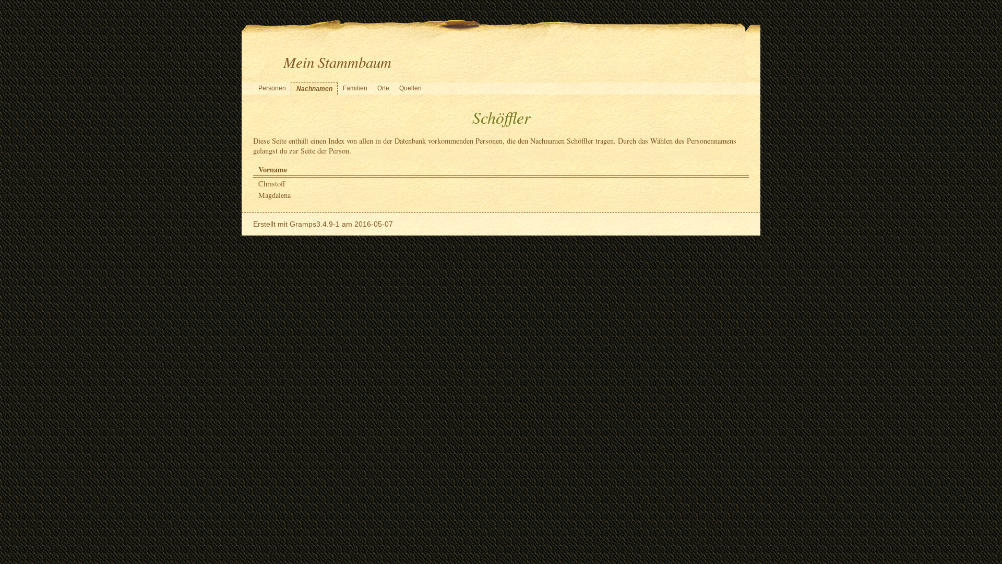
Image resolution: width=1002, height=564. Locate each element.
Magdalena (274, 195)
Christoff (271, 184)
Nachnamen (314, 88)
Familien (355, 88)
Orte (383, 88)
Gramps (303, 224)
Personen (272, 88)
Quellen (410, 88)
